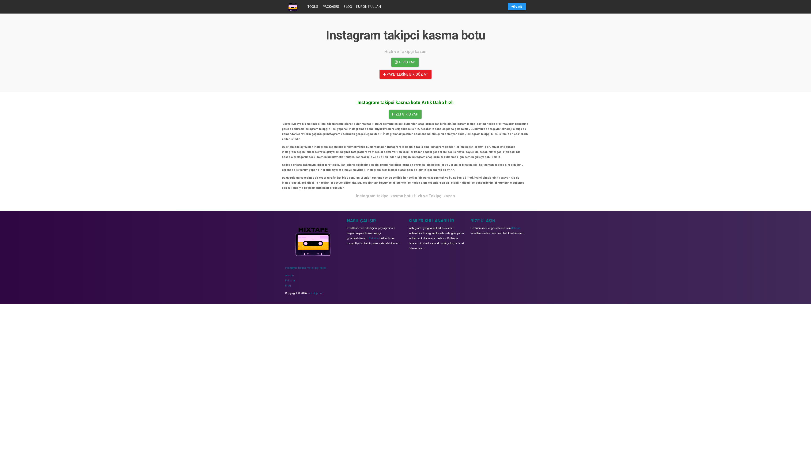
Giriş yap (406, 62)
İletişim (515, 228)
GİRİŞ (519, 6)
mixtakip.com (316, 293)
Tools (313, 7)
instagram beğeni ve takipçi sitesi (305, 267)
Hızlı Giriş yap (405, 114)
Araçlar (289, 275)
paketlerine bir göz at (407, 74)
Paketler (290, 280)
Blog (347, 7)
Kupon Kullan (368, 7)
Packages (330, 7)
